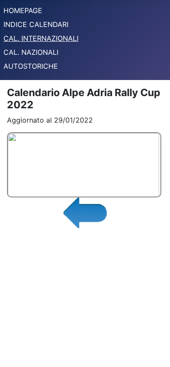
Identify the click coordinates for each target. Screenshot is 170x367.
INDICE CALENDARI (35, 24)
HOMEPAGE (22, 10)
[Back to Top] (154, 351)
